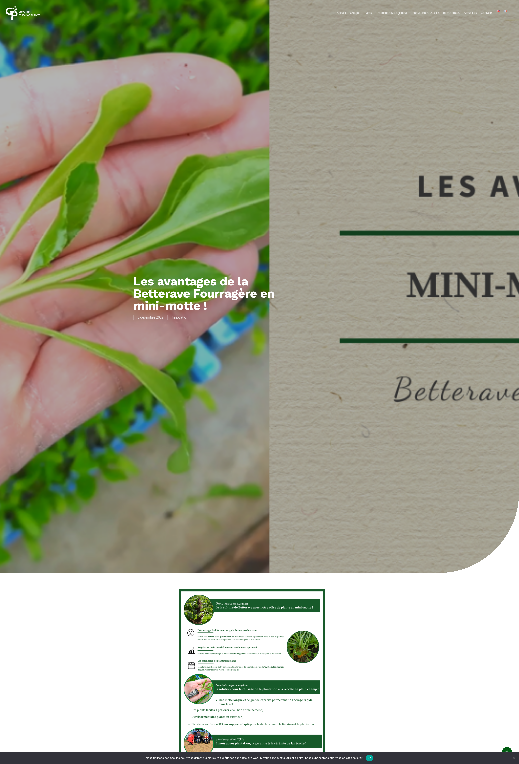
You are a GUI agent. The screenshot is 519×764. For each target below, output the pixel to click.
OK (369, 757)
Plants (368, 13)
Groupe (355, 13)
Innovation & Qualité (425, 13)
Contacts (487, 13)
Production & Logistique (392, 13)
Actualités (470, 13)
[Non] (514, 758)
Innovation (180, 317)
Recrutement (451, 13)
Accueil (341, 13)
